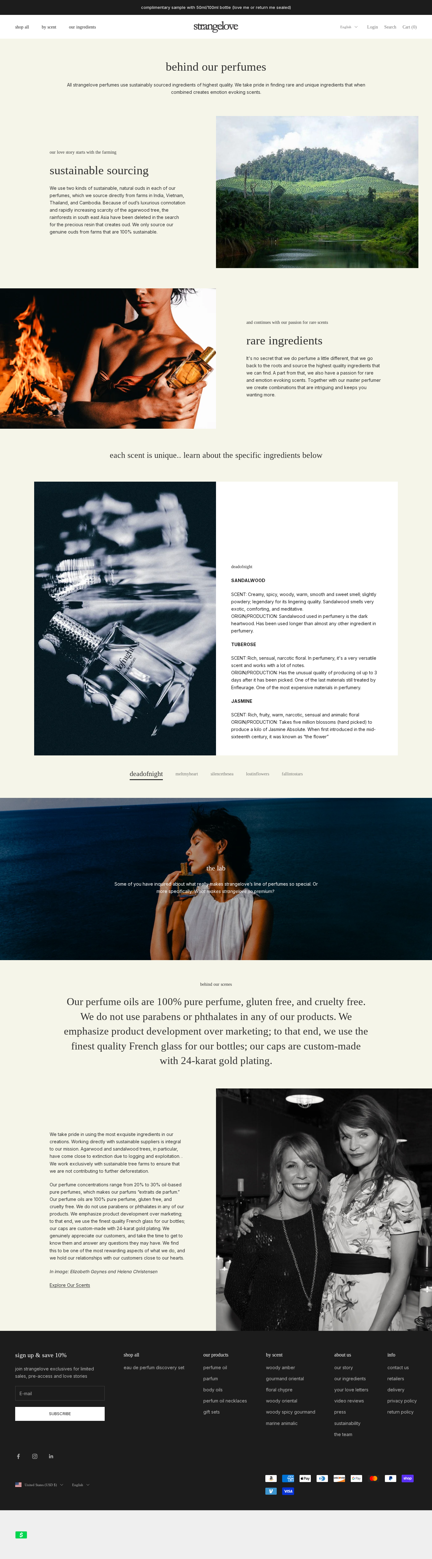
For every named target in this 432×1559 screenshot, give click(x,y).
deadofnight (146, 774)
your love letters (351, 1389)
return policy (400, 1412)
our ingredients (82, 26)
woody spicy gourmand (290, 1412)
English (345, 27)
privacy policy (402, 1400)
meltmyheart (187, 774)
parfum (210, 1378)
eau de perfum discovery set (154, 1367)
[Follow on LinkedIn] (51, 1456)
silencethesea (222, 774)
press (340, 1412)
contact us (398, 1367)
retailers (395, 1378)
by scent (49, 26)
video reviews (349, 1400)
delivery (395, 1389)
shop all (22, 26)
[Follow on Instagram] (35, 1456)
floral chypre (279, 1389)
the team (343, 1434)
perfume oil (215, 1367)
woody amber (280, 1367)
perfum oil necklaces (225, 1400)
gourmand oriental (285, 1378)
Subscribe (60, 1413)
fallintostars (292, 774)
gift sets (211, 1412)
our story (343, 1367)
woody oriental (281, 1400)
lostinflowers (257, 774)
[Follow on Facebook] (18, 1456)
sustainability (347, 1423)
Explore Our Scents (70, 1285)
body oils (213, 1389)
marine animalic (282, 1423)
